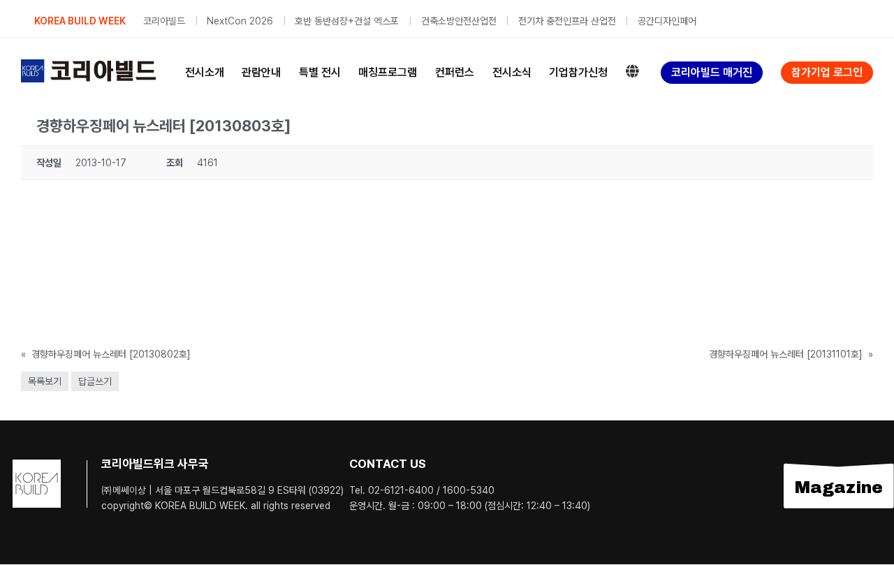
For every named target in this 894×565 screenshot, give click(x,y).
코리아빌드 (164, 21)
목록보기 (44, 381)
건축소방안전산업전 (459, 21)
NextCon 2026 (240, 21)
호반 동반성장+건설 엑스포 (347, 21)
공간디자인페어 (667, 21)
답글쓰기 (95, 381)
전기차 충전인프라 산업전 (567, 21)
